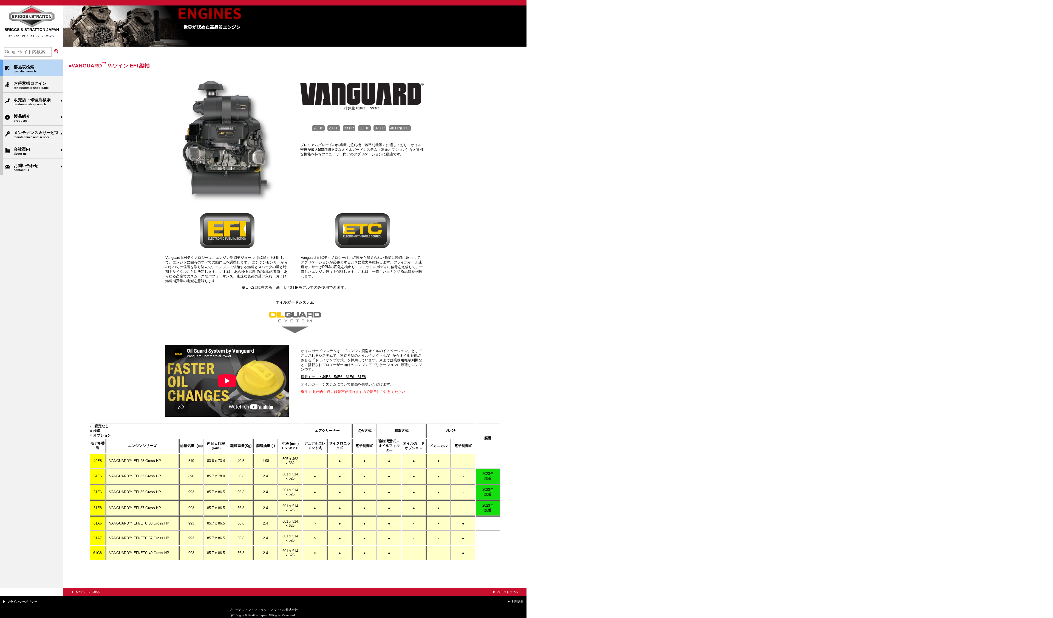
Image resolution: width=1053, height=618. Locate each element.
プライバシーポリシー (22, 601)
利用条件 (518, 601)
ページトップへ (507, 592)
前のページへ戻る (88, 592)
